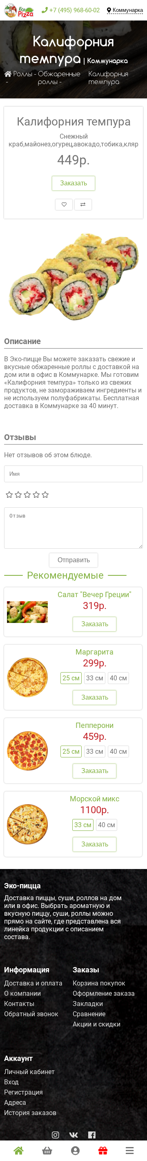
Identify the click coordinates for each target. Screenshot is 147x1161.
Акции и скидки (96, 1024)
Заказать (73, 183)
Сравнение (89, 1014)
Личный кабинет (29, 1072)
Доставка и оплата (33, 983)
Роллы (22, 74)
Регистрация (23, 1092)
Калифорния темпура (108, 78)
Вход (11, 1082)
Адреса (15, 1102)
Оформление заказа (104, 993)
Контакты (19, 1004)
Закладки (88, 1004)
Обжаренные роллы (59, 78)
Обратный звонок (31, 1014)
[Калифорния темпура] (73, 277)
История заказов (30, 1113)
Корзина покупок (99, 983)
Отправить (74, 560)
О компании (22, 993)
